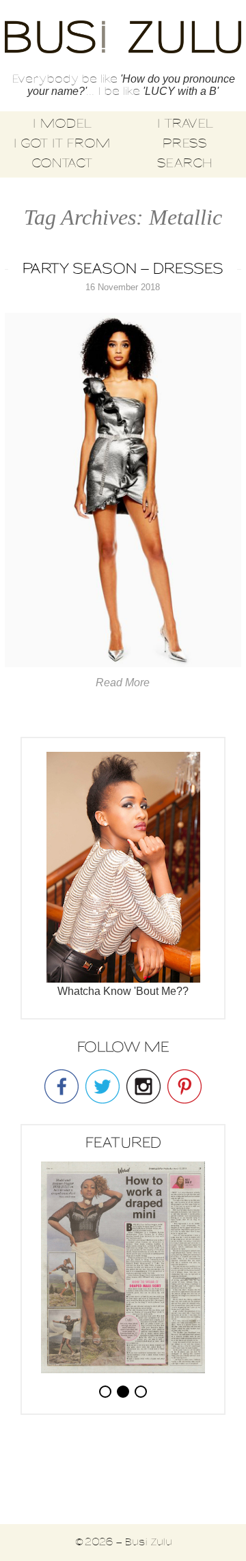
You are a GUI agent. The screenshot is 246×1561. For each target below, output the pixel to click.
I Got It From (62, 144)
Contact (61, 164)
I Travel (184, 124)
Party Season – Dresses (122, 269)
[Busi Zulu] (123, 38)
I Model (62, 124)
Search (184, 164)
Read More (123, 682)
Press (184, 144)
